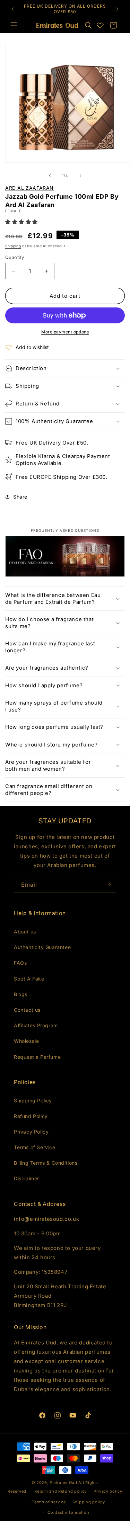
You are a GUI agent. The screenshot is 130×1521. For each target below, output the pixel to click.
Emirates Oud (63, 1482)
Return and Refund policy (60, 1491)
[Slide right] (80, 175)
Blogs (20, 994)
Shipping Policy (33, 1100)
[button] (88, 25)
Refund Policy (31, 1116)
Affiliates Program (36, 1025)
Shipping (13, 246)
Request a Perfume (37, 1057)
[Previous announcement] (12, 9)
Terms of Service (34, 1147)
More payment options (65, 331)
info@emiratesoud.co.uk (46, 1219)
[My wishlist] (100, 25)
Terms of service (49, 1502)
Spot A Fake (29, 979)
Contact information (68, 1512)
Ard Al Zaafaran (29, 188)
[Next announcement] (117, 9)
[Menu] (13, 25)
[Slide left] (50, 175)
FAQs (20, 963)
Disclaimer (26, 1178)
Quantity (14, 257)
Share (20, 497)
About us (25, 931)
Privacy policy (108, 1491)
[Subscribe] (108, 885)
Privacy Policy (31, 1132)
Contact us (27, 1010)
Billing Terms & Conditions (46, 1163)
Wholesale (26, 1041)
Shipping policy (88, 1502)
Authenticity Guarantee (42, 947)
